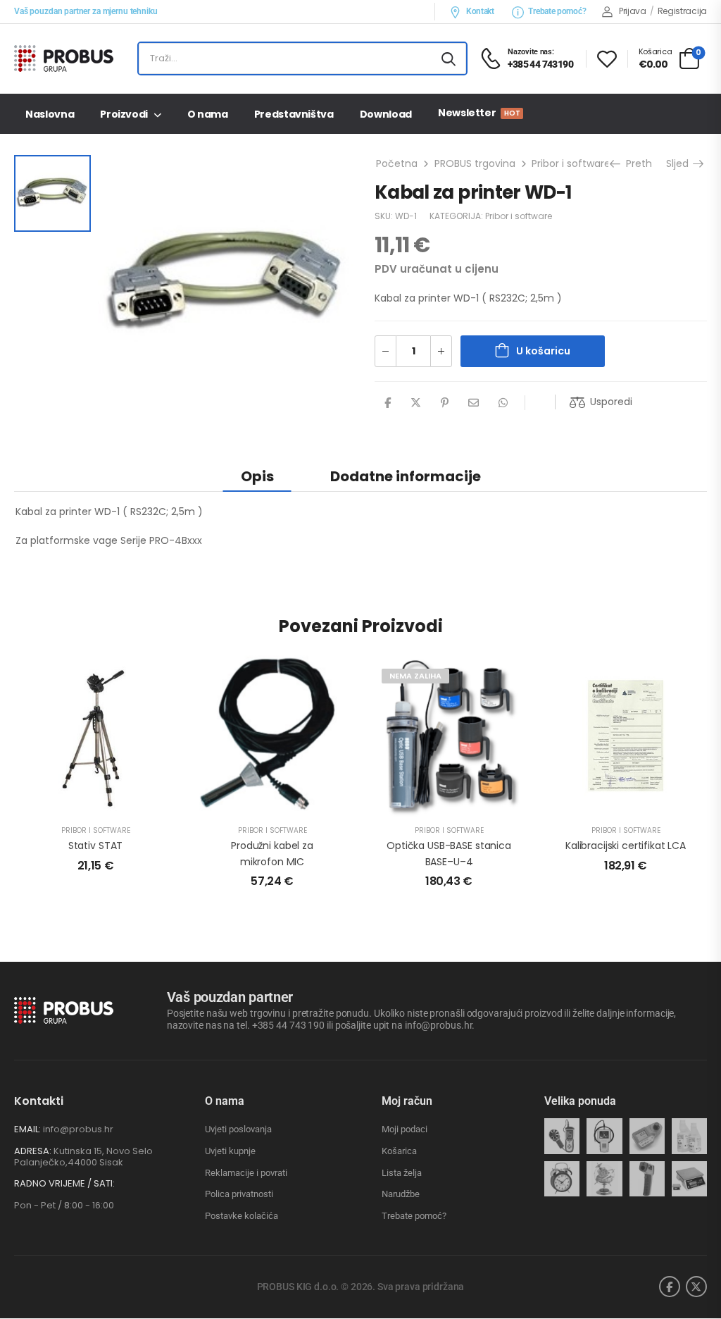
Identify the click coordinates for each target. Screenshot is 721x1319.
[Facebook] (387, 402)
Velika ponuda (580, 1101)
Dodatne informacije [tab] (405, 476)
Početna (397, 163)
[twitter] (696, 1286)
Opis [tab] (257, 476)
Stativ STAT (95, 845)
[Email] (473, 402)
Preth (637, 163)
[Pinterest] (445, 402)
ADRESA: (32, 1151)
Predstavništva (294, 114)
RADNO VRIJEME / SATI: (64, 1183)
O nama (207, 114)
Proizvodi (124, 114)
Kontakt (480, 11)
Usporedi (611, 402)
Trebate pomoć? (557, 11)
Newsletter (479, 113)
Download (386, 114)
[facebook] (669, 1286)
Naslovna (49, 114)
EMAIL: (27, 1129)
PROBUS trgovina (474, 163)
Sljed (679, 163)
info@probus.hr (78, 1129)
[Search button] (448, 58)
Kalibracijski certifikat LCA (625, 845)
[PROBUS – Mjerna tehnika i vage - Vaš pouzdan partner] (68, 58)
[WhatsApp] (503, 402)
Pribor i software (571, 163)
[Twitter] (415, 402)
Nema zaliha (415, 675)
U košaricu (543, 351)
